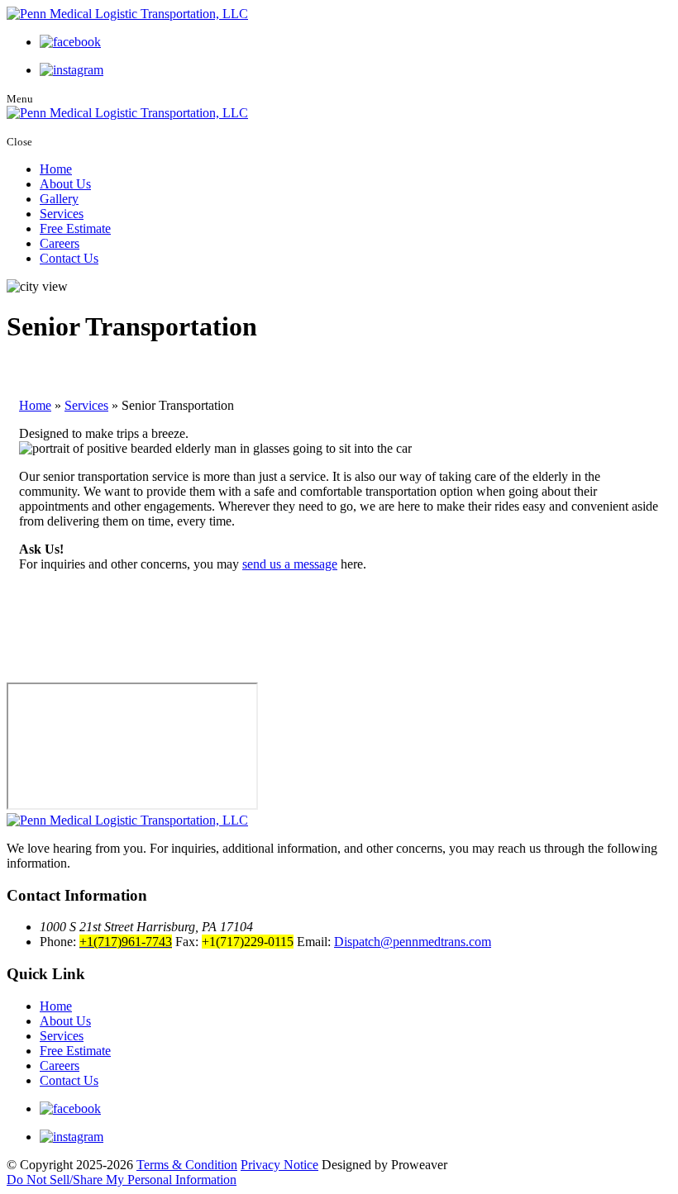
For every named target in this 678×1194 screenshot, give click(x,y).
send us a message (289, 564)
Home (56, 169)
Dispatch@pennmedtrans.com (412, 942)
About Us (65, 184)
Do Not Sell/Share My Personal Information (121, 1180)
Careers (59, 243)
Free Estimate (75, 228)
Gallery (59, 199)
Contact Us (69, 258)
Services (62, 214)
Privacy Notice (279, 1165)
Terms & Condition (186, 1165)
